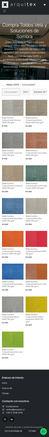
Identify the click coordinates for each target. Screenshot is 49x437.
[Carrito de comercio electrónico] (44, 4)
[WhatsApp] (43, 431)
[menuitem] (11, 92)
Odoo (25, 431)
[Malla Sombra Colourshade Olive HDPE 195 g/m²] (36, 206)
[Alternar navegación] (4, 11)
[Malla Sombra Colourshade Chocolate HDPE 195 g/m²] (36, 140)
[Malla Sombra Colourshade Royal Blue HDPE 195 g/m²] (13, 272)
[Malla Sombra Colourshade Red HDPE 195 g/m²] (36, 239)
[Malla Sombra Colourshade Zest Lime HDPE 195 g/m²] (13, 340)
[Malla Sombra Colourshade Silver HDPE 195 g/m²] (13, 304)
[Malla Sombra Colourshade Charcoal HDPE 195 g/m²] (13, 140)
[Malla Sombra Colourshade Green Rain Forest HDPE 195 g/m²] (36, 173)
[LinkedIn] (11, 419)
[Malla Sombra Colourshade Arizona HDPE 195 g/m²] (13, 108)
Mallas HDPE (12, 84)
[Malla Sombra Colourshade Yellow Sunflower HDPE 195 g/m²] (36, 304)
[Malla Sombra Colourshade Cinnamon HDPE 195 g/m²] (13, 173)
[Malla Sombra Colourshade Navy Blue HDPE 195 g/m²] (13, 206)
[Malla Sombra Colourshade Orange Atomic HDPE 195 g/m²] (13, 239)
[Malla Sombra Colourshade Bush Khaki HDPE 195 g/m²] (36, 108)
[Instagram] (5, 419)
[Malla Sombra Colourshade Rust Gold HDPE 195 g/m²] (36, 272)
